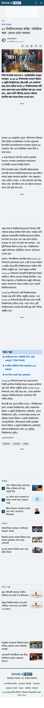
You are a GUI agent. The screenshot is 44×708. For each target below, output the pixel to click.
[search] (36, 2)
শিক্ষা (3, 21)
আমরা (21, 688)
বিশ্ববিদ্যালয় (6, 444)
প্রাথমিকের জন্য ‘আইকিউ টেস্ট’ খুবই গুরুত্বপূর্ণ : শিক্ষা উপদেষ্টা (20, 359)
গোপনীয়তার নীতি (10, 683)
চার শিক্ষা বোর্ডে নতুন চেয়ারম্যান (17, 374)
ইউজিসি (26, 444)
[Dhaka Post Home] (22, 674)
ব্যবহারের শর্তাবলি (24, 683)
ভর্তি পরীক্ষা (16, 444)
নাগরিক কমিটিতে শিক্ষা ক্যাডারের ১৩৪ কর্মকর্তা (21, 367)
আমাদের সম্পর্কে (11, 688)
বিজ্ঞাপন (35, 688)
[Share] (22, 46)
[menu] (40, 2)
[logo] (11, 2)
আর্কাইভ (28, 688)
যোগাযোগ (36, 683)
